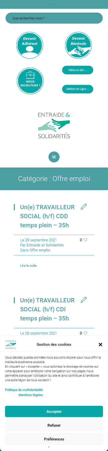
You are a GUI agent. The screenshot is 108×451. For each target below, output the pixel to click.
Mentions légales (31, 395)
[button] (100, 344)
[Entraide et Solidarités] (54, 125)
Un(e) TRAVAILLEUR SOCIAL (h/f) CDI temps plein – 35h (47, 309)
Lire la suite (28, 265)
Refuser (54, 425)
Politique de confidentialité (24, 390)
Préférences (54, 439)
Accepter (54, 411)
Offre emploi (40, 250)
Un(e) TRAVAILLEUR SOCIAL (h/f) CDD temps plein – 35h (47, 216)
